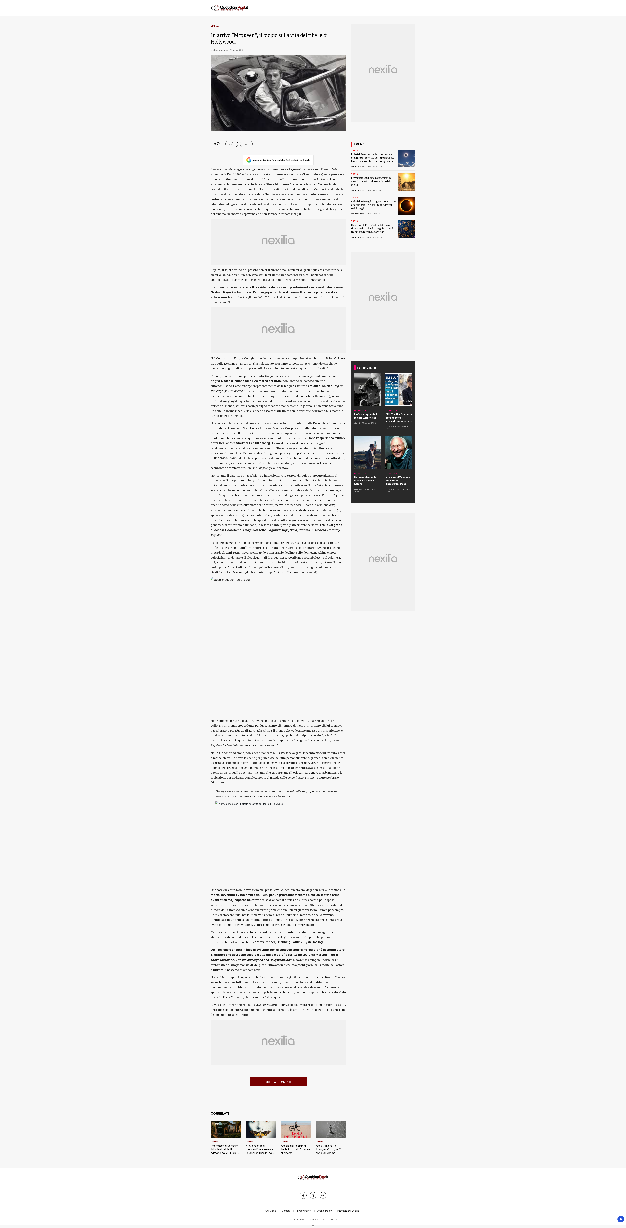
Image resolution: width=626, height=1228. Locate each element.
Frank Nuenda (393, 426)
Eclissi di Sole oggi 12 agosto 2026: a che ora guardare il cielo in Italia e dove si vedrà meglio (373, 205)
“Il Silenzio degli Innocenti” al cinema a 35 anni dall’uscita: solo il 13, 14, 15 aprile (260, 1149)
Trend (354, 150)
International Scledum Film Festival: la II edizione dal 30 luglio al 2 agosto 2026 (225, 1149)
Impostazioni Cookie (348, 1210)
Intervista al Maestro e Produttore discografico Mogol (397, 480)
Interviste (360, 410)
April (358, 423)
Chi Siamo (270, 1210)
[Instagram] (323, 1195)
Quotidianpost (359, 166)
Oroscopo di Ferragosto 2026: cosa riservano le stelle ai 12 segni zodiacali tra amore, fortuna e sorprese (372, 228)
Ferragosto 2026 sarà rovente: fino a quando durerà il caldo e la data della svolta (371, 181)
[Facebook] (303, 1195)
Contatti (286, 1210)
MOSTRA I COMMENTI (278, 1082)
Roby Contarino (363, 489)
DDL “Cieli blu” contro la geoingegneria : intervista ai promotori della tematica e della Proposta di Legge (398, 418)
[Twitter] (313, 1195)
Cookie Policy (324, 1210)
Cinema (215, 26)
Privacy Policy (303, 1210)
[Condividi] (246, 144)
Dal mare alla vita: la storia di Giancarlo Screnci (365, 480)
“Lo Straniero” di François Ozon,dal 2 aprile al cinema (328, 1149)
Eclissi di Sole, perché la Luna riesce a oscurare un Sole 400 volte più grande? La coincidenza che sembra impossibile (372, 158)
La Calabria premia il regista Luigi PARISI (365, 416)
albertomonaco (220, 50)
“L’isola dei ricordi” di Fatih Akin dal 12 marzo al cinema (295, 1149)
